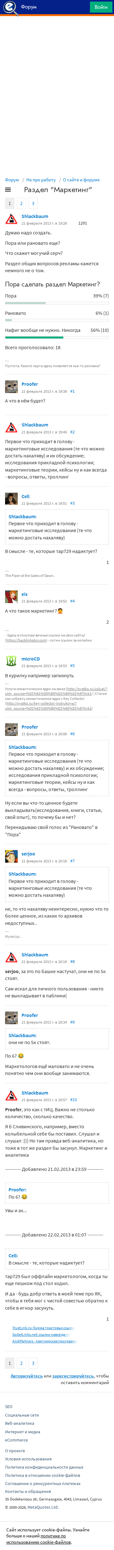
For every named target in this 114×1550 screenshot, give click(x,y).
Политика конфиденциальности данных (44, 1467)
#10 (73, 1099)
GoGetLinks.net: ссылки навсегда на (41, 1334)
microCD (31, 658)
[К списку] (18, 191)
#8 (72, 961)
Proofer (30, 384)
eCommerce (16, 1440)
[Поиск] (83, 8)
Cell (25, 496)
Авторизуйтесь (27, 1376)
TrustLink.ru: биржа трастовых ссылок (43, 1327)
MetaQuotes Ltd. (43, 1507)
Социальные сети (22, 1415)
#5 (72, 665)
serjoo (28, 853)
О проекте (15, 1450)
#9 (72, 1022)
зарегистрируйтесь (73, 1376)
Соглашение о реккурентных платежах (42, 1483)
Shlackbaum (35, 216)
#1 (72, 391)
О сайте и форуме (81, 180)
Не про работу (41, 180)
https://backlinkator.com (26, 640)
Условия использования (28, 1459)
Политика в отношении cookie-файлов (42, 1475)
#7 (72, 861)
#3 (72, 503)
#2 (72, 432)
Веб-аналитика (19, 1423)
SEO (8, 1406)
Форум (12, 180)
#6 (72, 734)
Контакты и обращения (28, 1491)
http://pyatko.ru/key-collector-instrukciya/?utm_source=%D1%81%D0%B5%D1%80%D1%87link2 (48, 706)
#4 (72, 601)
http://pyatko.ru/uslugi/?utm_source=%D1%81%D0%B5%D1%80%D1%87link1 (56, 691)
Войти (101, 7)
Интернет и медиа (22, 1432)
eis (25, 594)
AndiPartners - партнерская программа (45, 1341)
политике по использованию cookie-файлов (38, 1539)
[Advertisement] (57, 32)
